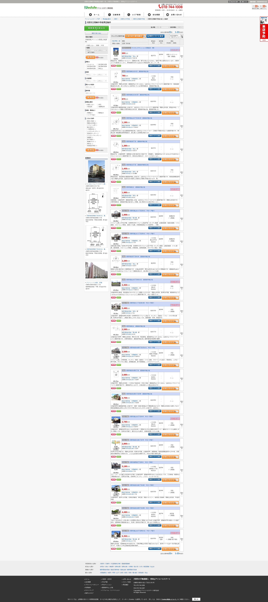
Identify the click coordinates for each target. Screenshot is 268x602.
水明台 (102, 566)
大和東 (131, 566)
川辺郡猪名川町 (115, 563)
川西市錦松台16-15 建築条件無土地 (137, 71)
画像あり (90, 113)
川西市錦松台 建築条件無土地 (135, 187)
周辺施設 (125, 584)
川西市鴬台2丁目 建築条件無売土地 (137, 165)
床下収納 (90, 139)
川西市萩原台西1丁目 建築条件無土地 (138, 370)
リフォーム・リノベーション (111, 590)
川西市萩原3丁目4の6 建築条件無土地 (138, 256)
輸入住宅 (90, 127)
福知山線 (123, 569)
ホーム (87, 579)
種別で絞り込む (96, 33)
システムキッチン (93, 131)
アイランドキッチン (94, 135)
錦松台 (130, 80)
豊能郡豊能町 (126, 563)
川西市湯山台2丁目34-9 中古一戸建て (141, 416)
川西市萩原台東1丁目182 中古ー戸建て (141, 485)
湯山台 (130, 127)
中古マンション (107, 584)
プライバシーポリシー (92, 584)
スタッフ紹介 (127, 582)
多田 (121, 572)
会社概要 (88, 582)
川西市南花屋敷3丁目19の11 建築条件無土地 (99, 215)
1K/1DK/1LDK (102, 64)
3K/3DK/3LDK (102, 66)
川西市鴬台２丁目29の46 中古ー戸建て (141, 303)
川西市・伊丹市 (107, 579)
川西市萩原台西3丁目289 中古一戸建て (141, 508)
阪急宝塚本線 (126, 79)
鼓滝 (134, 171)
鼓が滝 (136, 566)
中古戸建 (105, 582)
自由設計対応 (92, 145)
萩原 (130, 58)
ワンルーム (90, 64)
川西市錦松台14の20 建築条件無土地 (137, 95)
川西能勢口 (134, 79)
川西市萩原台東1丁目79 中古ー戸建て (141, 440)
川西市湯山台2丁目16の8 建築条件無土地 (139, 118)
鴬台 (130, 173)
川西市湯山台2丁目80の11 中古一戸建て (142, 531)
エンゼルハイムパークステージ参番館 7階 (98, 184)
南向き (90, 143)
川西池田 (141, 572)
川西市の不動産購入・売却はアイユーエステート (152, 579)
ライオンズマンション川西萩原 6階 (143, 48)
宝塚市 (107, 563)
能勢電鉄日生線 (132, 569)
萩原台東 (131, 448)
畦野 (109, 572)
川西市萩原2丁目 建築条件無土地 (136, 141)
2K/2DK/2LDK (91, 66)
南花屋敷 (146, 566)
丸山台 (152, 566)
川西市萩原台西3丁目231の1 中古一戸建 (142, 347)
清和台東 (124, 566)
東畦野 (112, 566)
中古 (102, 45)
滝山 (134, 56)
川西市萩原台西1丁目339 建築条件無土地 (139, 394)
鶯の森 (135, 218)
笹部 (130, 572)
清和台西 (117, 566)
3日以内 (89, 106)
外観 (113, 41)
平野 (113, 572)
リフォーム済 (92, 125)
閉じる (196, 599)
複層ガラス (91, 141)
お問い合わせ (127, 579)
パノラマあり (91, 115)
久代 (140, 566)
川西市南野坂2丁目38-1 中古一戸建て (141, 462)
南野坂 (130, 471)
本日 (100, 104)
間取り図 (117, 41)
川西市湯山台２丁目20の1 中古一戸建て (142, 233)
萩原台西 (131, 356)
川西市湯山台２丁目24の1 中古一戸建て (142, 210)
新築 (97, 45)
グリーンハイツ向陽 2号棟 (94, 282)
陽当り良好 (91, 121)
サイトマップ (89, 590)
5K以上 (100, 68)
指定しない (90, 45)
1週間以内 (102, 106)
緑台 (106, 566)
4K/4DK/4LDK (91, 68)
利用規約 (88, 587)
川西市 (127, 58)
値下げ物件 (91, 52)
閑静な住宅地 (92, 123)
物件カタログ (89, 593)
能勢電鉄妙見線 (126, 56)
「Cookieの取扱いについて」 (169, 599)
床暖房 (90, 137)
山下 (117, 572)
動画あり (101, 113)
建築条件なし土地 (107, 587)
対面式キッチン (93, 133)
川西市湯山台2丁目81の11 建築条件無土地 (139, 279)
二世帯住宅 (91, 129)
